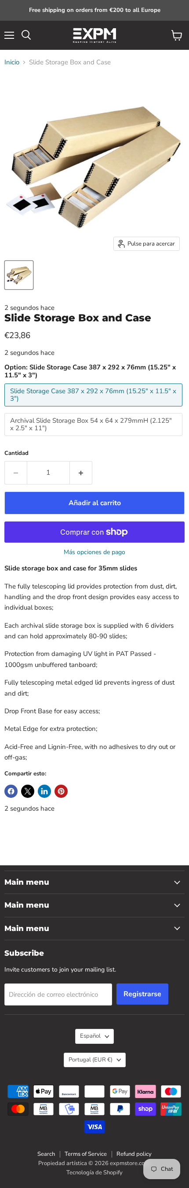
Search (46, 1154)
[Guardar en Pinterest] (61, 791)
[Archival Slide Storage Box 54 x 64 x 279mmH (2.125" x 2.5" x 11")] (94, 438)
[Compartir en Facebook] (11, 791)
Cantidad (16, 453)
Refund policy (134, 1154)
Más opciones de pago (94, 552)
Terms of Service (86, 1154)
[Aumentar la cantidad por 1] (81, 472)
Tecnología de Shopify (94, 1173)
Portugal (91, 1060)
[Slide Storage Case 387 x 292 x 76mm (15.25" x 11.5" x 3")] (94, 408)
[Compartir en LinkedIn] (44, 791)
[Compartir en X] (27, 791)
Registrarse (142, 994)
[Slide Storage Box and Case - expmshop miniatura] (19, 275)
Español (90, 1036)
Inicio (11, 62)
